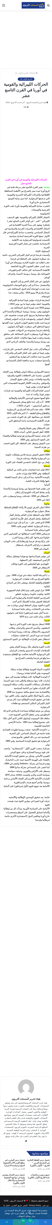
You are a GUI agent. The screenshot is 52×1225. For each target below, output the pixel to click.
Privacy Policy (35, 1205)
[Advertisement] (26, 39)
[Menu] (3, 6)
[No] (48, 1215)
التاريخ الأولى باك (21, 73)
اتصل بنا (6, 1205)
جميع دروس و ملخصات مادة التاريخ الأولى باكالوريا (39, 1176)
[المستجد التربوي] (33, 5)
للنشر (25, 1205)
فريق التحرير (16, 1205)
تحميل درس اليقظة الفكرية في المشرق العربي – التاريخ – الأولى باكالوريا (38, 1162)
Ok (30, 1220)
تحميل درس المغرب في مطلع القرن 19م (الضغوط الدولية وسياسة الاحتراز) (14, 1162)
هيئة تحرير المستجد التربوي (36, 102)
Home (33, 73)
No (23, 1220)
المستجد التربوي (16, 1201)
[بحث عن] (48, 6)
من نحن (45, 1205)
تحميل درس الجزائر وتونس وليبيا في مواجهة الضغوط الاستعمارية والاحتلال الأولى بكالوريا (13, 1178)
